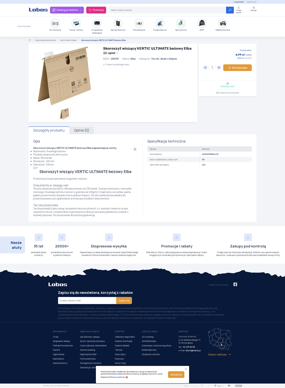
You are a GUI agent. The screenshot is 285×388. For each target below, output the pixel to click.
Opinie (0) (81, 130)
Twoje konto (238, 11)
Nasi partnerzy (60, 363)
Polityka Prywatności (63, 345)
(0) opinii (109, 53)
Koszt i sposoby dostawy (92, 341)
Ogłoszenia (58, 354)
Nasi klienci (58, 358)
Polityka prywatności (117, 377)
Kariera (56, 349)
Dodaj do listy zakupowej (229, 92)
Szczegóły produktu (49, 130)
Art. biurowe (55, 29)
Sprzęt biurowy (118, 29)
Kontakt (120, 331)
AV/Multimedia (149, 341)
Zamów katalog (87, 349)
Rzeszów (119, 358)
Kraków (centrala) (123, 341)
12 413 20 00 (189, 346)
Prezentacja (139, 29)
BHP (202, 29)
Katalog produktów (67, 10)
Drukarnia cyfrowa (151, 354)
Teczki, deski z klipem (68, 40)
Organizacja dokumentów (45, 40)
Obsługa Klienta (89, 331)
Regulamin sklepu (61, 341)
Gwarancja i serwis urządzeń (94, 367)
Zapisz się (124, 300)
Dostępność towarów (90, 363)
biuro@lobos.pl (193, 350)
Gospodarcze (160, 29)
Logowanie (239, 2)
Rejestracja (251, 2)
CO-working (147, 336)
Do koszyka (239, 67)
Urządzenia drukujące (97, 31)
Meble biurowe (223, 29)
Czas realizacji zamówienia (93, 345)
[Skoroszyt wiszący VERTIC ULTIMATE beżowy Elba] (64, 75)
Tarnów (118, 349)
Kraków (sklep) (122, 345)
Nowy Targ (120, 363)
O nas (55, 336)
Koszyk (253, 10)
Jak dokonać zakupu (90, 336)
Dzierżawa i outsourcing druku (156, 345)
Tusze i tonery (76, 29)
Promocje (98, 10)
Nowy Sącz (120, 354)
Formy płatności (88, 358)
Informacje (59, 331)
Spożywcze (181, 29)
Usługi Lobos (149, 331)
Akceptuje (176, 374)
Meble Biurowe (149, 349)
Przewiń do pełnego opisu (117, 64)
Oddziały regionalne (125, 336)
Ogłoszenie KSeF (88, 354)
